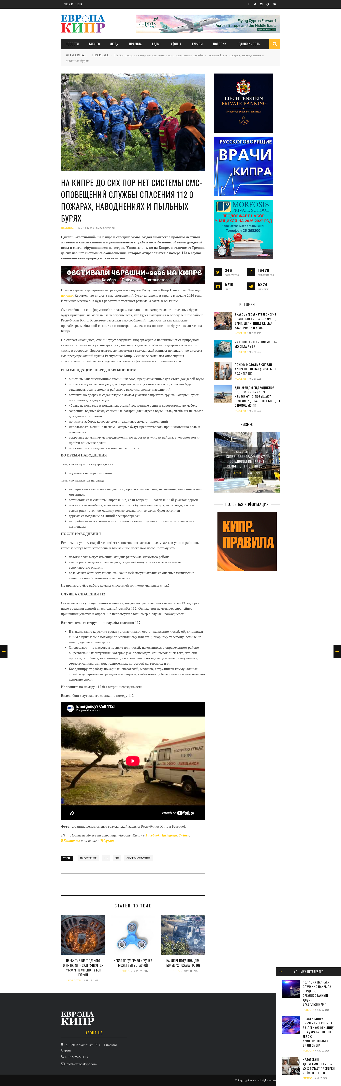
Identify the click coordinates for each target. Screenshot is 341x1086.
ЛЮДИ (114, 44)
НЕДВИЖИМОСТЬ (248, 44)
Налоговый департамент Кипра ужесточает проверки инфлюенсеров (319, 1066)
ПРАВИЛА (135, 44)
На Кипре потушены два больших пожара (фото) (183, 963)
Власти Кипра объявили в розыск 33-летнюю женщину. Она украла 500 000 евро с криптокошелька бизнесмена (318, 1031)
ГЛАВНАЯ (78, 55)
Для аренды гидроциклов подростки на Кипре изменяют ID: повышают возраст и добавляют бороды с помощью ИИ (257, 396)
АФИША (176, 44)
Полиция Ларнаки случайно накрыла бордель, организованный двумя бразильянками (317, 993)
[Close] (280, 971)
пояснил (68, 295)
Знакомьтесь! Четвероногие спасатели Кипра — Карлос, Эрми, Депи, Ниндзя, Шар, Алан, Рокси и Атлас (255, 321)
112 (106, 858)
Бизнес (94, 44)
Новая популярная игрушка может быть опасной (133, 963)
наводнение (88, 858)
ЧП (117, 858)
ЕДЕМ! (156, 44)
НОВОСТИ (72, 44)
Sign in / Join (73, 4)
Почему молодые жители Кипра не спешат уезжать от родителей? (255, 368)
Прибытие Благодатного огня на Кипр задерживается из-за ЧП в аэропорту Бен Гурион (83, 967)
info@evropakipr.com (81, 1063)
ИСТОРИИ (219, 44)
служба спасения (138, 858)
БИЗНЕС (307, 1078)
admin (253, 1080)
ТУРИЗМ (197, 44)
